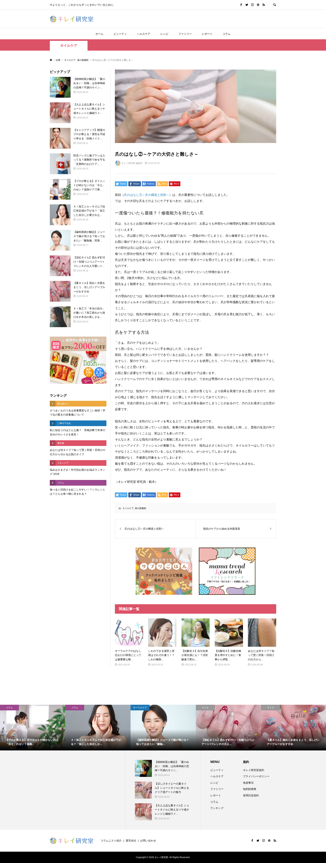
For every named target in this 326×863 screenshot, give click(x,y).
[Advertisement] (78, 562)
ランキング (217, 808)
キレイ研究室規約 (253, 770)
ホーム (99, 33)
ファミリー (185, 33)
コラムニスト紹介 (111, 840)
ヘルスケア (143, 33)
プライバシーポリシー (256, 776)
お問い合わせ (148, 840)
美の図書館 (140, 508)
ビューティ (120, 33)
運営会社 (131, 840)
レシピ (164, 33)
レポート (207, 33)
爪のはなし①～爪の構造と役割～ (146, 194)
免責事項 (248, 782)
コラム (227, 33)
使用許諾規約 (251, 795)
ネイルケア (68, 45)
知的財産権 (249, 788)
